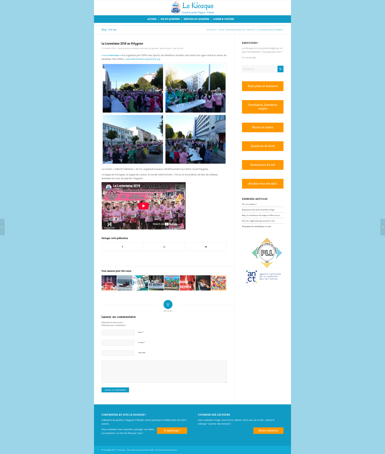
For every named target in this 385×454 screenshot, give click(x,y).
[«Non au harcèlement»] (382, 227)
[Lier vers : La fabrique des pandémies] (187, 282)
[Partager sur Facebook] (122, 247)
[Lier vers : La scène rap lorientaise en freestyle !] (109, 282)
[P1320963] (133, 88)
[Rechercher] (238, 19)
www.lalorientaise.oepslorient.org (143, 58)
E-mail (141, 342)
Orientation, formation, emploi (263, 106)
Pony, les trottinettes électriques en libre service (261, 215)
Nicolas (180, 48)
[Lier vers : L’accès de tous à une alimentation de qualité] (156, 282)
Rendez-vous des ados (263, 183)
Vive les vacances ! (249, 204)
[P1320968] (195, 88)
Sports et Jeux (165, 48)
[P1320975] (133, 139)
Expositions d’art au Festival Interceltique (258, 209)
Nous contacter (268, 430)
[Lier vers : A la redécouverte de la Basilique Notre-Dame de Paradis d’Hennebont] (203, 282)
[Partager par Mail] (206, 247)
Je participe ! (172, 430)
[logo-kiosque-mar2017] (192, 7)
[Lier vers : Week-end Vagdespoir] (124, 282)
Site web (141, 352)
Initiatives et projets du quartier (145, 48)
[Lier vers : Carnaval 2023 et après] (218, 282)
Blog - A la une (109, 29)
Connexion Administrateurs (166, 450)
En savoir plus (249, 57)
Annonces (127, 48)
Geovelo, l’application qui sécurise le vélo (258, 220)
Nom (141, 332)
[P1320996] (195, 139)
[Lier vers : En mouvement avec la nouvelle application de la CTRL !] (140, 282)
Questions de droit (263, 146)
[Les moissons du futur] (2, 227)
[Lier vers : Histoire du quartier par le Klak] (171, 282)
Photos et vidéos (262, 127)
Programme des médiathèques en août (256, 226)
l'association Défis (147, 450)
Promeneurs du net (262, 165)
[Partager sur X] (164, 247)
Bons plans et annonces (263, 86)
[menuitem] (152, 19)
